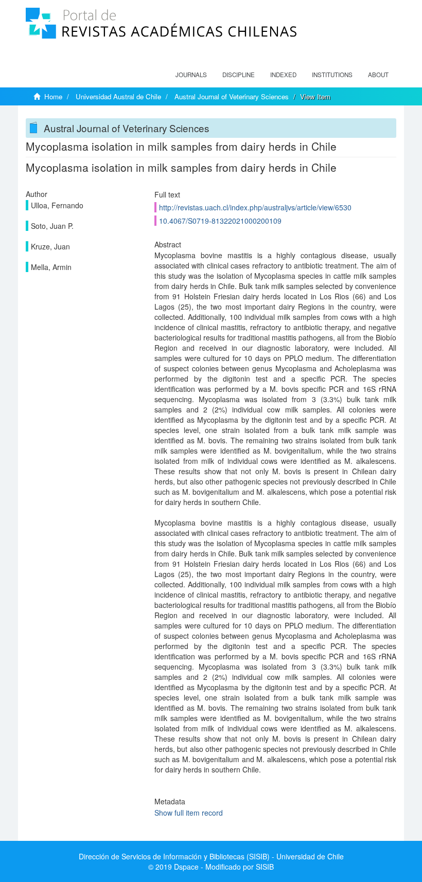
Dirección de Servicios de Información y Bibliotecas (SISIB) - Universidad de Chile (211, 856)
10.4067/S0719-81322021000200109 (220, 220)
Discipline (238, 74)
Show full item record (188, 812)
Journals (191, 74)
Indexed (283, 74)
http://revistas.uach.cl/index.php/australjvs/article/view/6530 (255, 207)
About (378, 74)
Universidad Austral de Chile (118, 96)
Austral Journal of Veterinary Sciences (231, 96)
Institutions (332, 74)
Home (53, 96)
